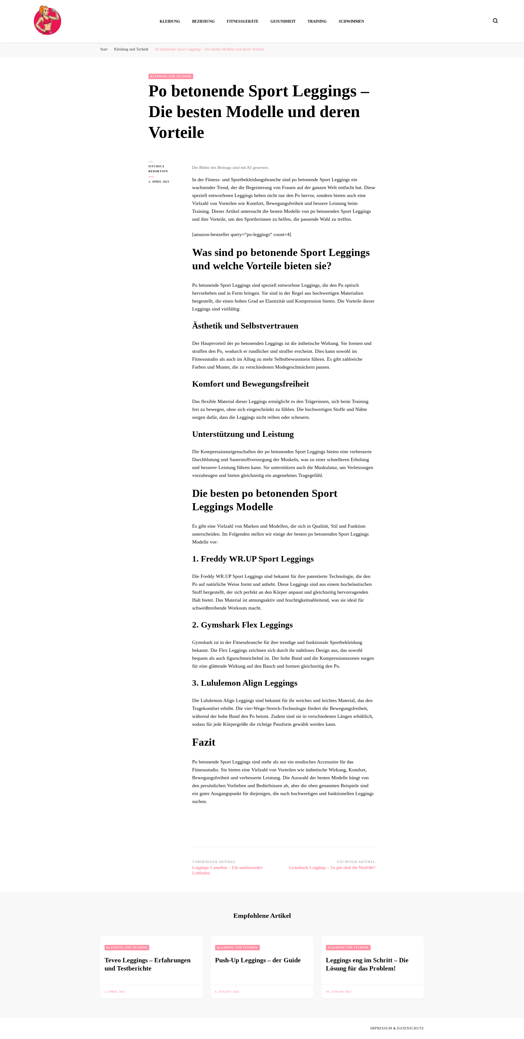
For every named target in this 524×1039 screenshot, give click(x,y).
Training (317, 21)
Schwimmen (351, 21)
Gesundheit (283, 21)
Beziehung (203, 21)
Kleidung (170, 21)
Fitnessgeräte (242, 21)
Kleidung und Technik (170, 76)
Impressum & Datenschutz (397, 1028)
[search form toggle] (495, 20)
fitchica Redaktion (158, 169)
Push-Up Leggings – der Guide (258, 960)
